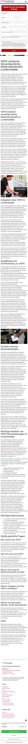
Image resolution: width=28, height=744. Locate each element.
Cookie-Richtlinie (9, 742)
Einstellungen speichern (14, 739)
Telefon (3, 27)
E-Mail (3, 17)
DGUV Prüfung (6, 688)
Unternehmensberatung (8, 691)
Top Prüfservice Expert (8, 714)
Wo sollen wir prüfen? (7, 32)
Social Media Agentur (7, 695)
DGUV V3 (4, 693)
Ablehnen (14, 735)
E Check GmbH (6, 701)
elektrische (3, 131)
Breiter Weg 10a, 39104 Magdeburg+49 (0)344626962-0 (11, 670)
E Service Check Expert (8, 703)
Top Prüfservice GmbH (8, 717)
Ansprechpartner (5, 22)
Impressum (20, 742)
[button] (26, 720)
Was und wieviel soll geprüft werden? (10, 37)
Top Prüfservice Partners (8, 715)
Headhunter (5, 686)
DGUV (3, 690)
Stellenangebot (6, 696)
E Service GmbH (6, 700)
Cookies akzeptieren (14, 731)
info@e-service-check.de (8, 673)
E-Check (4, 712)
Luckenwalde (18, 86)
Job (3, 698)
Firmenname (4, 13)
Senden (14, 50)
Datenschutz (15, 742)
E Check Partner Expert (8, 704)
